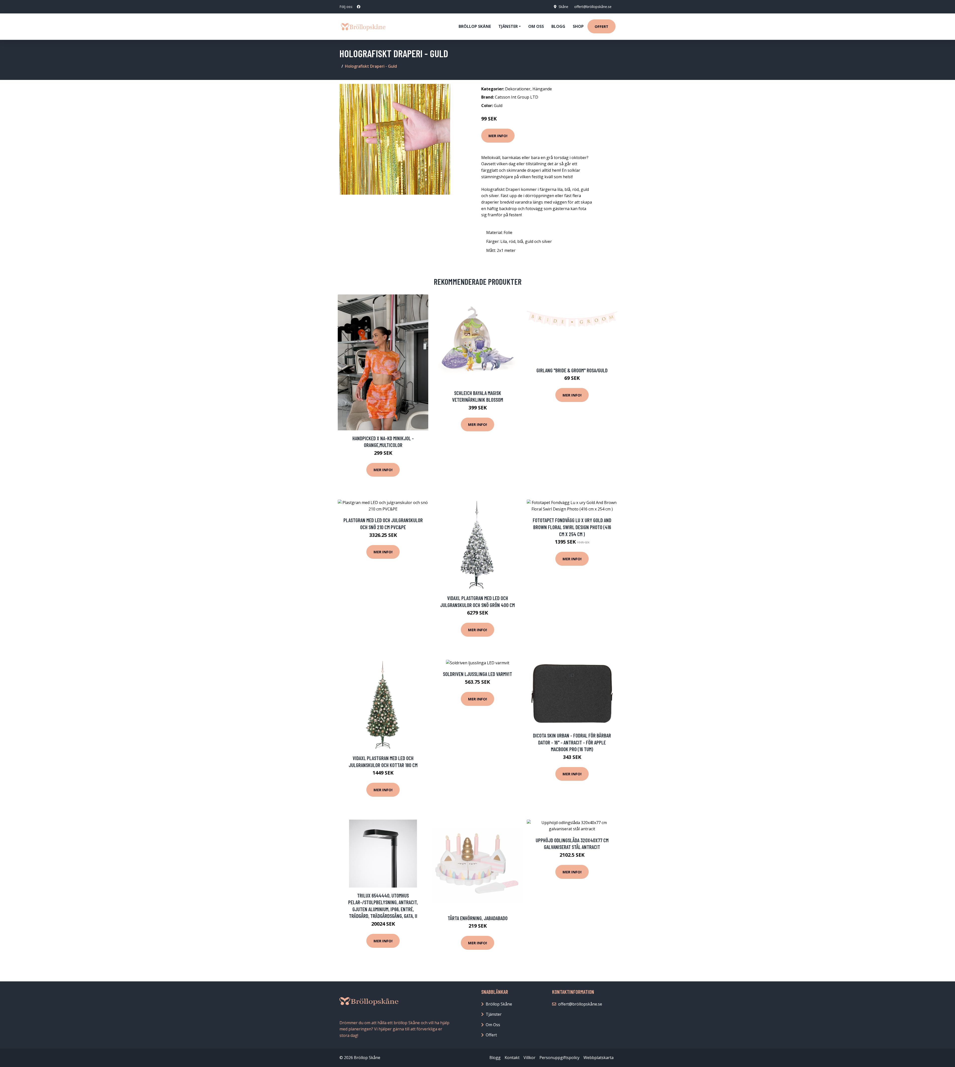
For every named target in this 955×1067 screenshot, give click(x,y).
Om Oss (493, 1024)
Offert (601, 26)
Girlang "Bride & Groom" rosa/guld (572, 370)
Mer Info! (497, 135)
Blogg (558, 26)
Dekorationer (517, 89)
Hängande (542, 89)
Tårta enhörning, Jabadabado (478, 918)
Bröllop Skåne (475, 26)
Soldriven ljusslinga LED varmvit (477, 674)
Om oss (536, 26)
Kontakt (512, 1057)
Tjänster (494, 1014)
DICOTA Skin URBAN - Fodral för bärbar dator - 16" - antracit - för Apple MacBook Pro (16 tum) (572, 742)
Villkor (529, 1057)
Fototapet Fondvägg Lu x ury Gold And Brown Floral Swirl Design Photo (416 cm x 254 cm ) (572, 527)
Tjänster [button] (508, 26)
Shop (578, 26)
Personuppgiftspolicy (559, 1057)
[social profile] (358, 6)
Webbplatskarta (598, 1057)
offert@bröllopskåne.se (593, 6)
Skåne (563, 6)
